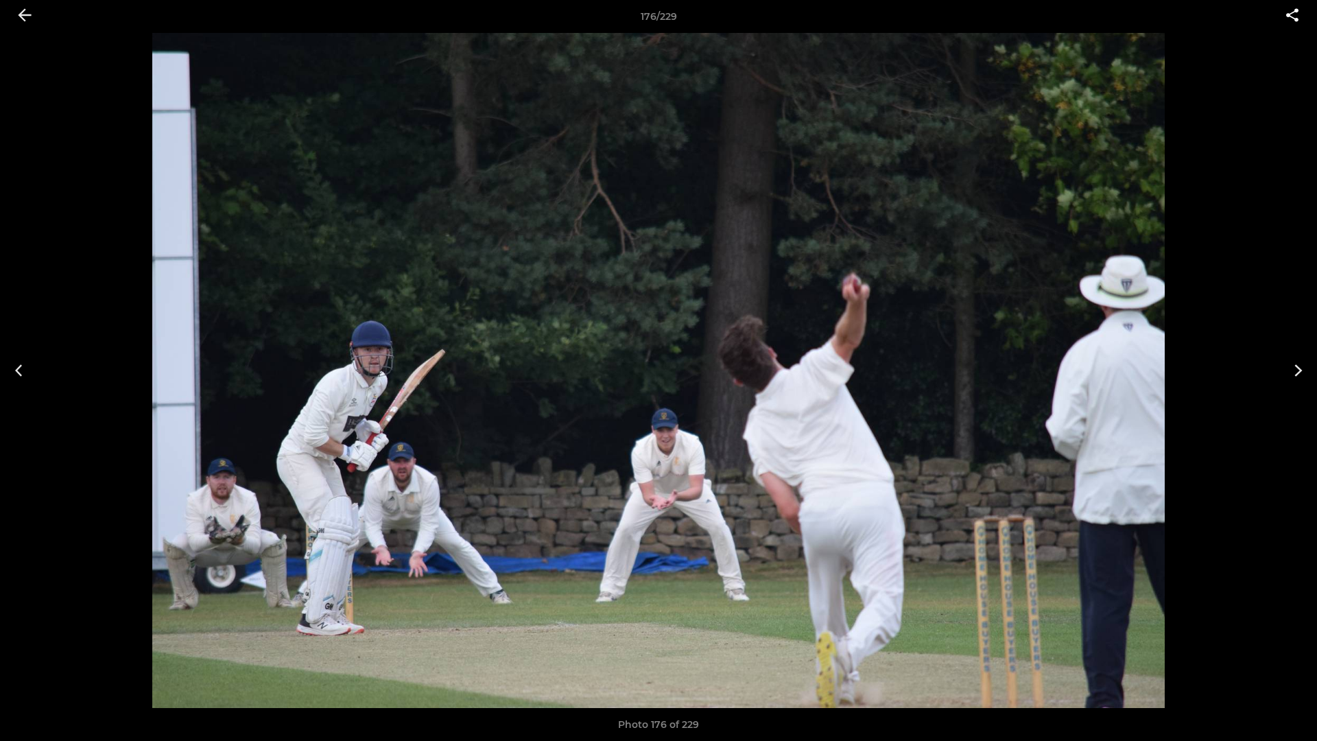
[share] (1292, 16)
